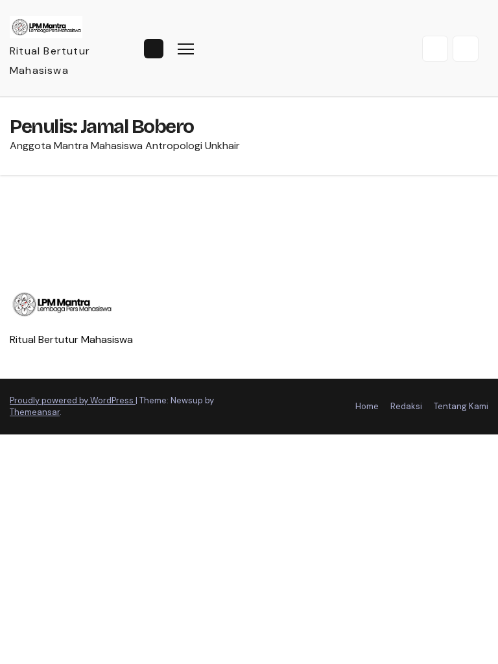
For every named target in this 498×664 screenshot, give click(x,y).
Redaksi (406, 406)
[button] (435, 49)
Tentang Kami (461, 406)
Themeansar (35, 412)
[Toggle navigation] (186, 48)
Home (367, 406)
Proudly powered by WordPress (73, 400)
